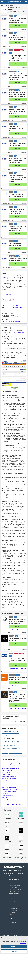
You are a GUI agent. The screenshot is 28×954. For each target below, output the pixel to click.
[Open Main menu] (2, 2)
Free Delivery (14, 887)
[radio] (3, 721)
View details (23, 29)
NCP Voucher (5, 797)
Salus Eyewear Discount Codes (9, 787)
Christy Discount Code (7, 795)
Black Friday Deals (14, 883)
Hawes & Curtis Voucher (8, 802)
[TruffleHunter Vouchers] (4, 694)
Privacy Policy (14, 910)
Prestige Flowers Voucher (8, 785)
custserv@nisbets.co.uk (17, 307)
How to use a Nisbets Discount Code (11, 321)
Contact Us (14, 908)
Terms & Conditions (14, 914)
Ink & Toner (5, 745)
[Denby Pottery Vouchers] (4, 656)
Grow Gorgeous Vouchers (8, 770)
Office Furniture (14, 745)
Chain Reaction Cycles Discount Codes (11, 764)
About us (14, 902)
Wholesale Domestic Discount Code (10, 768)
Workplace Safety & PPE (15, 752)
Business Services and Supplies (10, 731)
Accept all (14, 946)
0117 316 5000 (14, 305)
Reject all (14, 951)
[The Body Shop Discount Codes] (4, 619)
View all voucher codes (17, 629)
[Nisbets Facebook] (3, 299)
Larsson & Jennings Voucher (9, 778)
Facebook (14, 922)
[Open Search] (26, 2)
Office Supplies (6, 748)
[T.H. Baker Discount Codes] (4, 638)
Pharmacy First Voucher (8, 800)
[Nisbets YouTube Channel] (13, 299)
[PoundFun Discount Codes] (4, 677)
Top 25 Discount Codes (14, 885)
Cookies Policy (14, 906)
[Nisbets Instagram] (10, 299)
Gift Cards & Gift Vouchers (14, 889)
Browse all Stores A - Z (14, 804)
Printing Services (16, 748)
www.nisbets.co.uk (6, 294)
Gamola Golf (5, 781)
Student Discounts (14, 893)
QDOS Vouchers (6, 783)
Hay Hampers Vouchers (8, 766)
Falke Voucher (5, 762)
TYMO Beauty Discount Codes (9, 789)
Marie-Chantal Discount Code (9, 776)
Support (14, 912)
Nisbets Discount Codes (15, 8)
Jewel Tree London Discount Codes (10, 791)
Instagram (14, 927)
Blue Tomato (5, 793)
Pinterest (14, 929)
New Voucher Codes (14, 891)
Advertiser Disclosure (14, 904)
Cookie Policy (23, 943)
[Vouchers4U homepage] (14, 1)
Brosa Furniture (6, 774)
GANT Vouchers (6, 772)
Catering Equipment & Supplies (10, 735)
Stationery (5, 752)
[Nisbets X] (6, 299)
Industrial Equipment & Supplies (10, 741)
